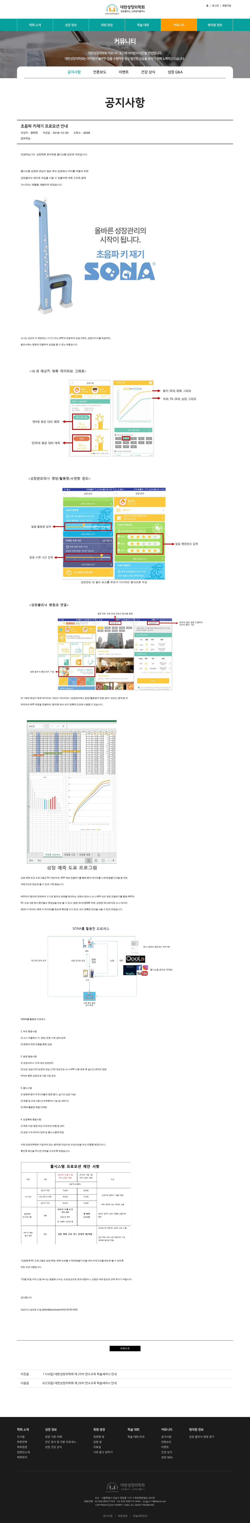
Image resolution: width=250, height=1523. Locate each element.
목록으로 (125, 1348)
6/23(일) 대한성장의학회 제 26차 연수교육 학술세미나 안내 (80, 1383)
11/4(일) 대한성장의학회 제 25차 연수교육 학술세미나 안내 (80, 1374)
